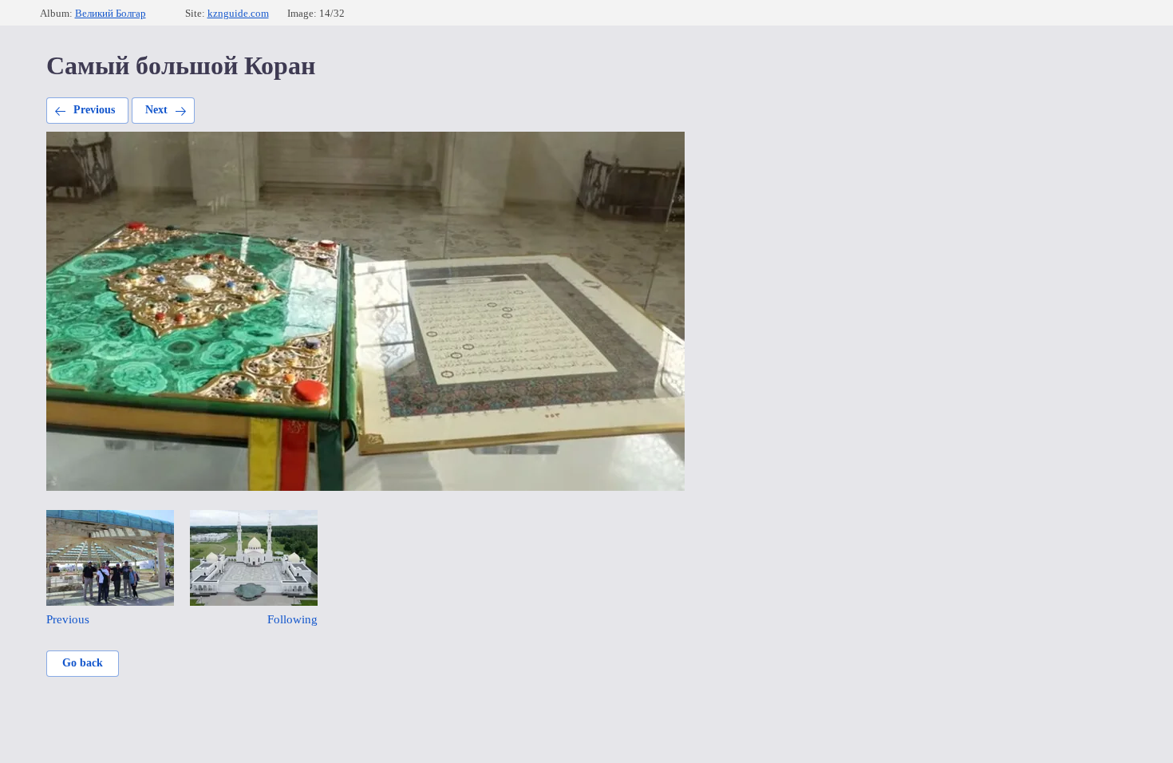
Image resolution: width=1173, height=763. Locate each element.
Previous (94, 110)
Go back (82, 663)
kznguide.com (238, 13)
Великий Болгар (110, 13)
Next (156, 110)
